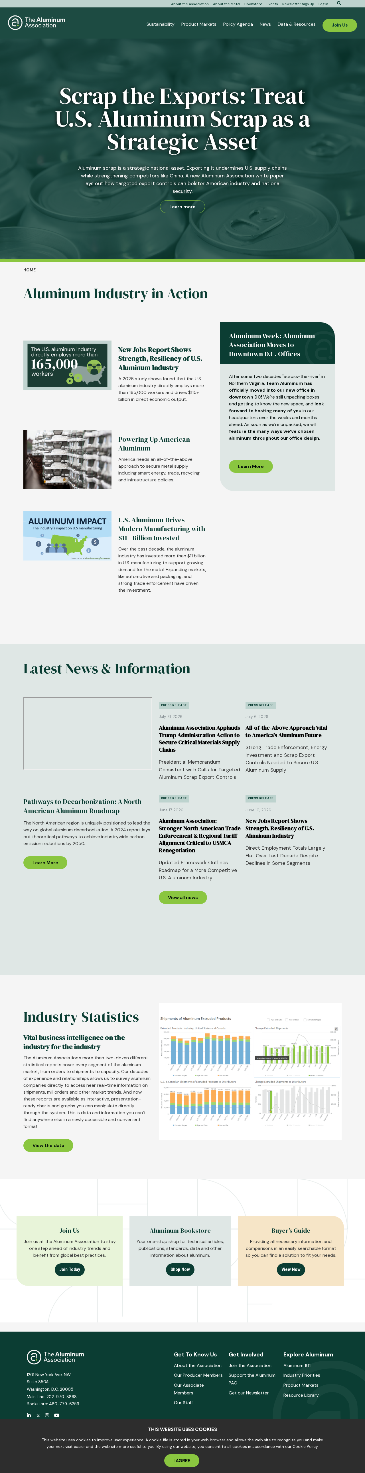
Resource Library (301, 1395)
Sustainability (161, 24)
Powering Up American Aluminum (154, 444)
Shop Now (180, 1269)
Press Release (174, 705)
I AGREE (181, 1461)
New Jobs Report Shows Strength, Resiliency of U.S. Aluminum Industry (280, 828)
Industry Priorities (301, 1375)
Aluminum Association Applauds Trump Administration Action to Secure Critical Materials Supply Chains (199, 739)
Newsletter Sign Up (298, 4)
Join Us (340, 25)
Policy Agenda (238, 24)
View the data (48, 1145)
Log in (323, 4)
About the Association (190, 4)
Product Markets (198, 24)
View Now (291, 1269)
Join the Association (250, 1365)
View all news (183, 897)
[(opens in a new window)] (38, 1415)
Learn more (182, 207)
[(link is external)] (29, 1416)
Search (337, 3)
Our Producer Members (198, 1375)
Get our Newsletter (249, 1393)
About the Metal (226, 4)
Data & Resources (297, 24)
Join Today (69, 1269)
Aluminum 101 (297, 1365)
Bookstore (253, 4)
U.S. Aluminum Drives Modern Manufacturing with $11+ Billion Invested (161, 528)
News (265, 24)
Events (272, 4)
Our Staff (183, 1403)
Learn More (251, 466)
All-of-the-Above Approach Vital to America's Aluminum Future (286, 731)
